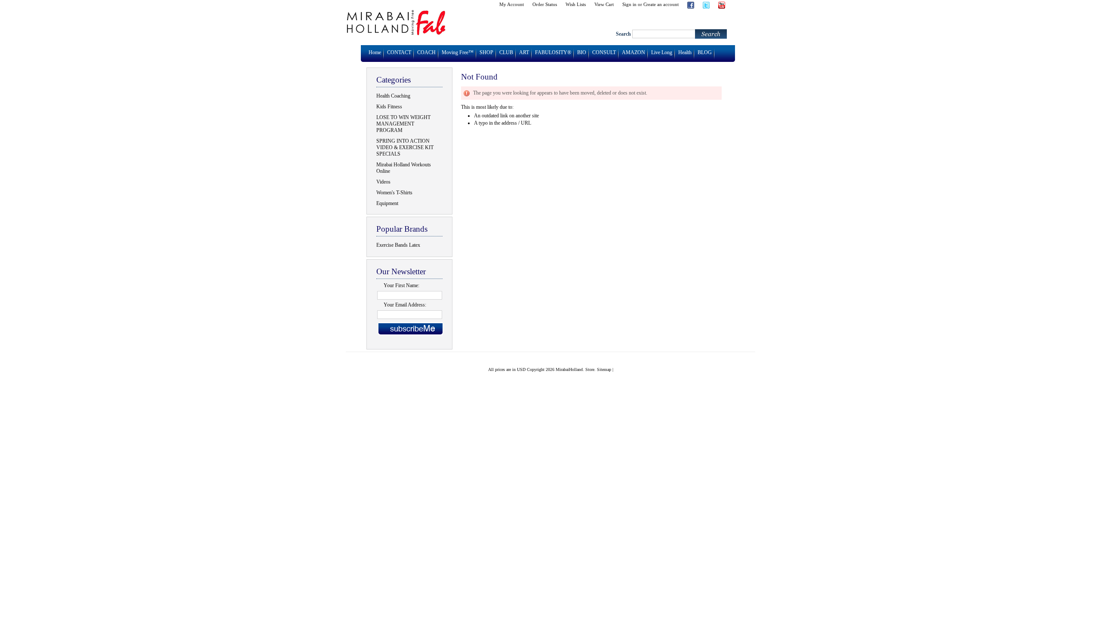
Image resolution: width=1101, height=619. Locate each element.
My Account (511, 4)
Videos (383, 182)
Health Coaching (393, 96)
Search (623, 34)
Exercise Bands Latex (398, 245)
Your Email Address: (405, 305)
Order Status (544, 4)
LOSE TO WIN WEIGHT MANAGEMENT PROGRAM (403, 123)
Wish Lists (576, 4)
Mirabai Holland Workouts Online (403, 168)
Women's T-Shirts (394, 193)
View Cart (604, 4)
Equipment (387, 203)
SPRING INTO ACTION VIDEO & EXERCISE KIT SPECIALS (405, 147)
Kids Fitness (389, 107)
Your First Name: (401, 285)
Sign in (629, 4)
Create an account (661, 4)
